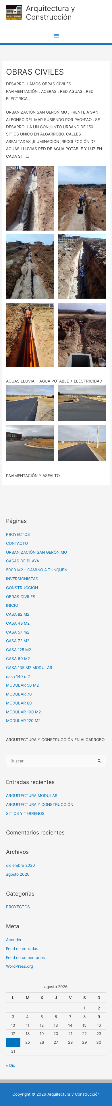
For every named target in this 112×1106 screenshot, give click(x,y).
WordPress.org (19, 966)
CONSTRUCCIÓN (22, 587)
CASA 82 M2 (17, 614)
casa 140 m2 (18, 676)
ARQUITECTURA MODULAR (31, 795)
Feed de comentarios (25, 957)
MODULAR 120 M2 (23, 720)
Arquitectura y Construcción (50, 13)
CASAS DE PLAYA (22, 561)
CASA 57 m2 (17, 632)
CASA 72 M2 (17, 640)
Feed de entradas (22, 948)
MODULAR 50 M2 (22, 685)
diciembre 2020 (20, 865)
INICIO (12, 605)
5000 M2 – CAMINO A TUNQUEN (36, 570)
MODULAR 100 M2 (23, 712)
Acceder (14, 939)
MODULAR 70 (19, 694)
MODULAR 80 (19, 703)
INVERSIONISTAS (22, 578)
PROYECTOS (18, 534)
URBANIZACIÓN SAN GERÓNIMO (36, 552)
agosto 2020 (18, 874)
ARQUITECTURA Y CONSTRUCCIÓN (39, 804)
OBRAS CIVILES (20, 596)
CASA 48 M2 (18, 623)
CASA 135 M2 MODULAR (29, 667)
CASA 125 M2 (18, 649)
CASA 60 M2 (18, 658)
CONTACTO (17, 543)
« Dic (10, 1065)
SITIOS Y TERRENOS (25, 813)
